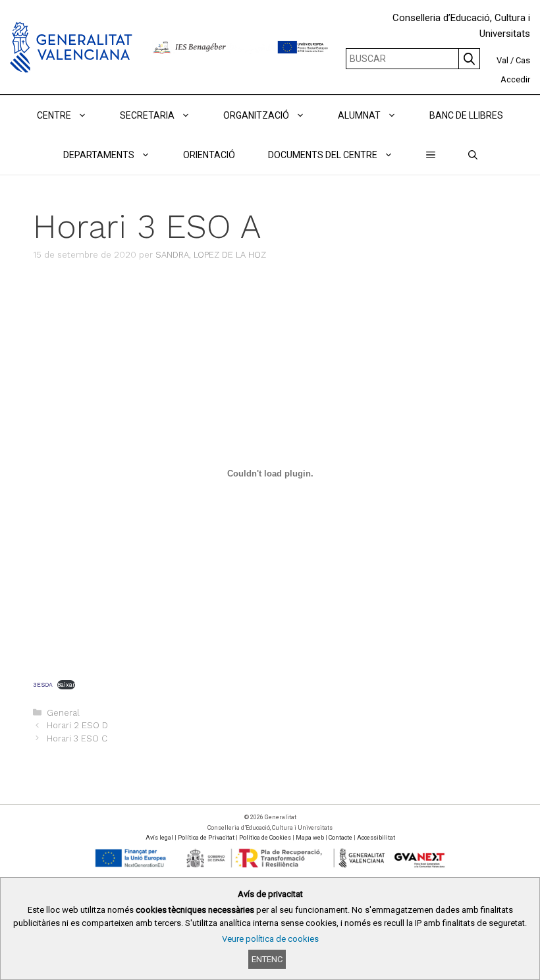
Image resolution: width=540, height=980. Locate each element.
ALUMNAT (359, 115)
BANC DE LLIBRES (466, 115)
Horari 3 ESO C (77, 738)
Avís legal (159, 837)
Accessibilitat (376, 837)
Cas (523, 60)
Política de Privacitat (206, 837)
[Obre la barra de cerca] (473, 155)
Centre (54, 115)
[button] (431, 155)
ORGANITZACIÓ (256, 115)
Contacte (340, 837)
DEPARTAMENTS (98, 155)
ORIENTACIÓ (209, 155)
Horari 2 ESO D (77, 725)
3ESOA (43, 684)
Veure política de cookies (270, 939)
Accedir (515, 79)
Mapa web (310, 837)
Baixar (66, 684)
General (63, 713)
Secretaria (147, 115)
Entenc (267, 959)
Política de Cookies (265, 837)
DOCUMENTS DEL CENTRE (322, 155)
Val (502, 60)
